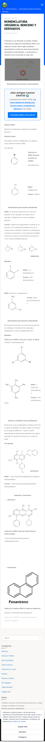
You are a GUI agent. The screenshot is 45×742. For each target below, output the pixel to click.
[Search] (40, 638)
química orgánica (11, 620)
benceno (9, 617)
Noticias (4, 674)
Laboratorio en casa (9, 669)
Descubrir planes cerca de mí (22, 115)
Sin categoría (6, 683)
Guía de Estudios (11, 9)
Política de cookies (19, 721)
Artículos (5, 651)
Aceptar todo (22, 727)
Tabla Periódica (7, 687)
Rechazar (22, 732)
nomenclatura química (28, 617)
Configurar (22, 737)
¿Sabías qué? (6, 692)
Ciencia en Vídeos (8, 656)
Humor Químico (7, 665)
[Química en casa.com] (5, 5)
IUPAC (16, 617)
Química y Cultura (8, 678)
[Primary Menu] (42, 5)
